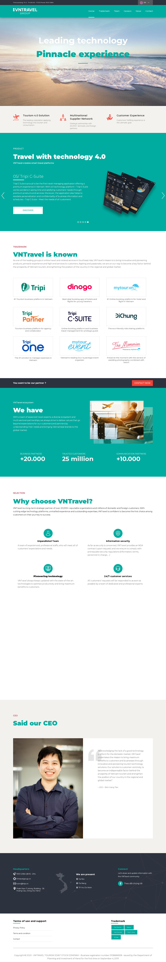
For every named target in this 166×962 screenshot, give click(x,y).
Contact (149, 11)
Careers (127, 11)
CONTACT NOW (142, 383)
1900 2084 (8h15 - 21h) (25, 874)
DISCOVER (28, 210)
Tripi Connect (118, 932)
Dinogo (116, 937)
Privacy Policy (19, 928)
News (138, 11)
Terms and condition (21, 933)
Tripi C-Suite (131, 932)
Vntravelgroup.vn (23, 879)
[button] (163, 196)
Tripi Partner (118, 927)
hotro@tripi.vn (22, 884)
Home (91, 11)
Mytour (129, 927)
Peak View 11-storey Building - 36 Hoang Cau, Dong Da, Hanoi (30, 889)
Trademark (104, 11)
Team (116, 11)
